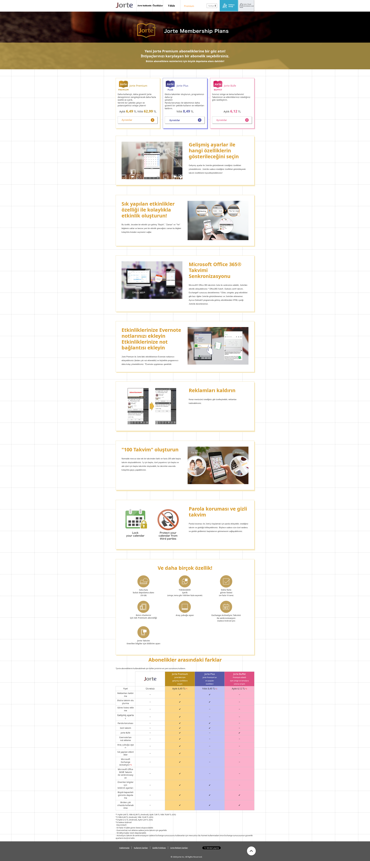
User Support (229, 6)
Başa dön (251, 850)
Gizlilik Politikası (159, 847)
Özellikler (157, 6)
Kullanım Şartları (141, 847)
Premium (188, 6)
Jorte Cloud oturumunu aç (246, 6)
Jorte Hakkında (144, 6)
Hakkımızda (124, 847)
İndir (171, 6)
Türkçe (211, 5)
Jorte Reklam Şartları (179, 847)
